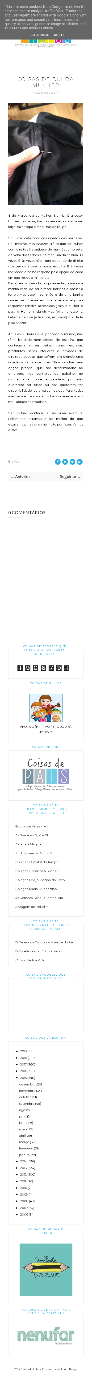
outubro (25, 1097)
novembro (27, 1091)
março (24, 1142)
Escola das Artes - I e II (31, 826)
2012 (23, 1174)
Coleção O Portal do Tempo (37, 862)
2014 (23, 1161)
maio (23, 1129)
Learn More (39, 35)
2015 (23, 1078)
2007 (24, 1208)
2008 (24, 1201)
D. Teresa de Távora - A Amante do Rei (44, 942)
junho (23, 1123)
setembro (26, 1103)
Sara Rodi (41, 93)
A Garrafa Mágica (28, 844)
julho (22, 1116)
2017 (23, 1064)
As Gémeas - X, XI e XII (32, 835)
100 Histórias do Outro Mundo (38, 853)
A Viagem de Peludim (32, 907)
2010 (23, 1188)
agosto (24, 1110)
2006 (24, 1214)
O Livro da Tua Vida (30, 960)
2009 (24, 1194)
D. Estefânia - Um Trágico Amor (39, 951)
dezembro (27, 1084)
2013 (23, 1168)
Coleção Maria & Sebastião (36, 889)
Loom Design (69, 1369)
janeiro (24, 1155)
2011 (23, 1181)
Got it (59, 35)
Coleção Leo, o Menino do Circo (40, 880)
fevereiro (26, 1148)
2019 (23, 1051)
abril (22, 1135)
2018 (23, 1058)
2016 (23, 1071)
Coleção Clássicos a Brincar (36, 871)
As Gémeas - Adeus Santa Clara (39, 898)
